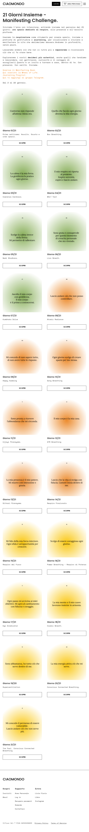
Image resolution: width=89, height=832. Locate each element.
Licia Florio (41, 793)
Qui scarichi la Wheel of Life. (21, 72)
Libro (37, 797)
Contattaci (20, 809)
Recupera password (23, 801)
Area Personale (22, 793)
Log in (18, 797)
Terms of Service (59, 823)
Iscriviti (7, 793)
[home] (13, 3)
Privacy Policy (41, 823)
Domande (18, 805)
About (5, 797)
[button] (84, 3)
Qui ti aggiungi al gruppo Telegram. (23, 77)
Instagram (39, 801)
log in (56, 4)
